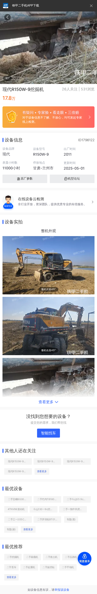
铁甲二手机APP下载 (25, 5)
